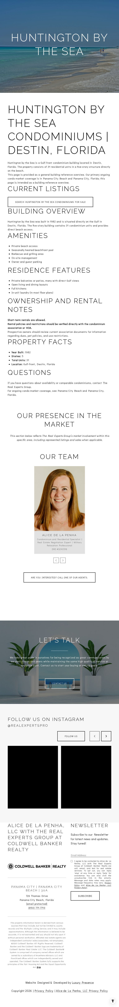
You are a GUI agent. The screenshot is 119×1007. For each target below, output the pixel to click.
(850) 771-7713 (36, 907)
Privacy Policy (44, 991)
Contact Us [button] (59, 683)
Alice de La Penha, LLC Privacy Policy (92, 886)
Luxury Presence (83, 982)
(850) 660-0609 (59, 502)
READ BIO (59, 515)
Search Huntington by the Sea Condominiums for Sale (50, 202)
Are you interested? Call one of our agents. (59, 577)
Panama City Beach (70, 390)
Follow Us (71, 736)
